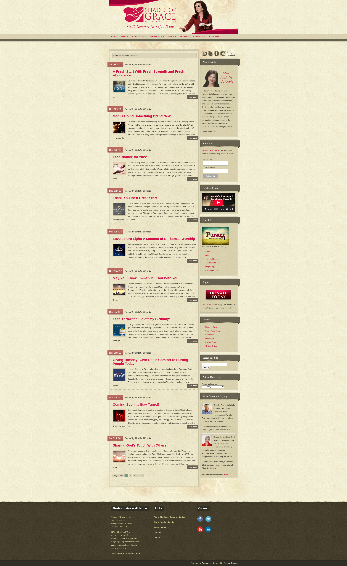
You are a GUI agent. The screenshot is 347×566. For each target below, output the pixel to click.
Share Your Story (212, 331)
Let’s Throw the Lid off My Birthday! (141, 319)
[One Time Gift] (218, 295)
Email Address (209, 167)
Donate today (208, 304)
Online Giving (211, 346)
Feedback (209, 335)
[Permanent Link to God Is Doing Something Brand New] (119, 132)
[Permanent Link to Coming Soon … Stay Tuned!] (119, 421)
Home (113, 37)
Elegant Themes (231, 563)
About (124, 37)
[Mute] (227, 209)
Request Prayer (212, 327)
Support (184, 37)
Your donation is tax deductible (124, 545)
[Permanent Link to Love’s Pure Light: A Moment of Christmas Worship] (119, 255)
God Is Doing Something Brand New (142, 116)
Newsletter (209, 338)
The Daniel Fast (212, 263)
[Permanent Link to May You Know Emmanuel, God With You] (119, 294)
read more (193, 97)
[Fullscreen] (231, 209)
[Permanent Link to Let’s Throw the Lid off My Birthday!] (119, 335)
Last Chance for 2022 (130, 157)
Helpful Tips (210, 266)
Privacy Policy (117, 553)
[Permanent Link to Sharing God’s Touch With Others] (119, 462)
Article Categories (209, 384)
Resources (215, 37)
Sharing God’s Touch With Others (139, 445)
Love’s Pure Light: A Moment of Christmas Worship (154, 239)
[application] (218, 202)
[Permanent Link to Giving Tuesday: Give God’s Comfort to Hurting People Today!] (119, 380)
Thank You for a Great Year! (135, 198)
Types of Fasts (211, 259)
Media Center (139, 37)
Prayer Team (210, 342)
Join (207, 255)
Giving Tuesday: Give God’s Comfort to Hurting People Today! (150, 361)
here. (215, 132)
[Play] (205, 209)
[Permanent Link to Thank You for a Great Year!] (119, 214)
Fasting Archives (212, 270)
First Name (207, 159)
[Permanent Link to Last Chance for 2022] (119, 173)
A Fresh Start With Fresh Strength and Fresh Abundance (148, 73)
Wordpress (206, 563)
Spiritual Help (157, 37)
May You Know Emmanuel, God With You (145, 278)
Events (172, 37)
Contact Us (199, 37)
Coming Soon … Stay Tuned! (136, 404)
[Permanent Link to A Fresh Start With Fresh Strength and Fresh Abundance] (119, 92)
